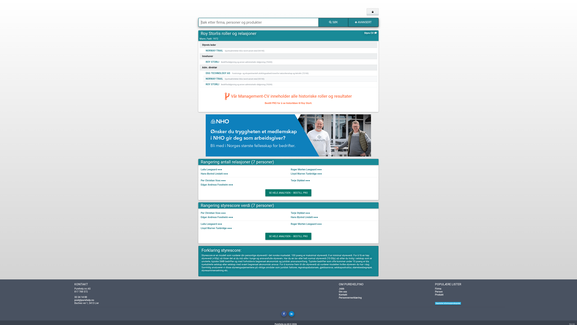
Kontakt (343, 294)
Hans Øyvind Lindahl (212, 173)
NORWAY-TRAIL (214, 50)
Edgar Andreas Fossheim (214, 184)
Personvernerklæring (350, 297)
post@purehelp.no (84, 300)
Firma (438, 288)
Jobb (341, 288)
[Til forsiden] (235, 9)
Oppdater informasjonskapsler (448, 303)
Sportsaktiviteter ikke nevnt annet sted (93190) (244, 51)
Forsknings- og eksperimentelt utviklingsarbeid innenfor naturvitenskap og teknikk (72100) (270, 73)
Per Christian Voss (211, 180)
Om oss (343, 291)
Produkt (439, 294)
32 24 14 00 (80, 297)
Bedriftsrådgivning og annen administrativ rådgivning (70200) (246, 62)
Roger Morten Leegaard (304, 169)
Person (439, 291)
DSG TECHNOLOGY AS (218, 73)
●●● (220, 169)
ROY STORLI (212, 61)
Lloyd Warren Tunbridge (304, 173)
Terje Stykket (298, 180)
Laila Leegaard (209, 169)
